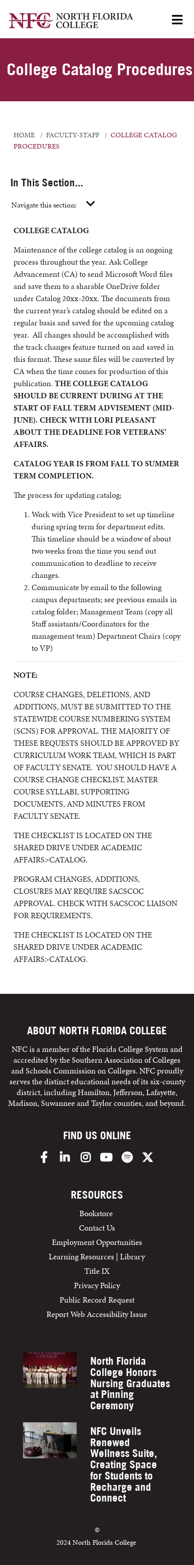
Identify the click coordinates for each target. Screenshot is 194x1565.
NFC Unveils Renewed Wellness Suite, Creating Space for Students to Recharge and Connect (123, 1465)
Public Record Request (97, 1299)
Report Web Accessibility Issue (96, 1314)
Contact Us (97, 1227)
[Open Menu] (177, 20)
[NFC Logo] (71, 22)
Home (24, 135)
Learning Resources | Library (97, 1256)
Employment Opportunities (97, 1242)
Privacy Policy (97, 1285)
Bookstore (97, 1213)
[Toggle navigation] (90, 204)
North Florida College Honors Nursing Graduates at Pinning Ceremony (130, 1383)
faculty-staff (72, 135)
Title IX (97, 1270)
